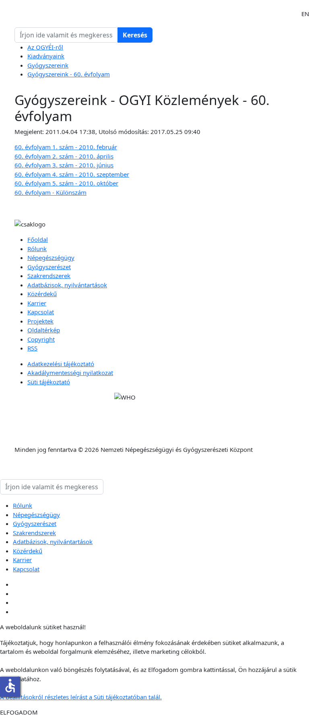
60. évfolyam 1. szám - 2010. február (65, 147)
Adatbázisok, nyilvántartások (67, 285)
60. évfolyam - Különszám (50, 192)
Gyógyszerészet (49, 267)
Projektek (40, 321)
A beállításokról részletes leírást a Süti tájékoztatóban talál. (81, 697)
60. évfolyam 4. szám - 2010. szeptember (71, 174)
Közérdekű (42, 294)
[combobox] (66, 35)
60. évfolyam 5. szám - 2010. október (66, 183)
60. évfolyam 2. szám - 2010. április (63, 156)
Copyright (41, 339)
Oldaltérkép (43, 330)
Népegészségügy (50, 257)
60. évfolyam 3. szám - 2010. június (63, 165)
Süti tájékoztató (48, 382)
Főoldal (37, 239)
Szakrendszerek (48, 276)
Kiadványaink (45, 56)
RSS (32, 348)
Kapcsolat (40, 312)
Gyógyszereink (47, 65)
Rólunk (37, 249)
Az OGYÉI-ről (45, 47)
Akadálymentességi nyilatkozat (70, 373)
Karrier (36, 303)
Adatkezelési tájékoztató (60, 364)
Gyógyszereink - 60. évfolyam (68, 74)
